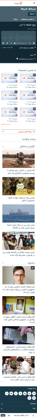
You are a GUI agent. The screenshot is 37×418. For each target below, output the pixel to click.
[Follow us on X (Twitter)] (16, 393)
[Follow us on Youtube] (11, 393)
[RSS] (29, 393)
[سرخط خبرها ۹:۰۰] (9, 112)
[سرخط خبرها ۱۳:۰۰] (28, 95)
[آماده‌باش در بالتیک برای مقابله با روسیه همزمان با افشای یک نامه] (18, 159)
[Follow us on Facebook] (25, 393)
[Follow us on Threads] (29, 398)
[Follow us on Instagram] (34, 398)
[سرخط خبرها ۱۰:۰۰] (28, 112)
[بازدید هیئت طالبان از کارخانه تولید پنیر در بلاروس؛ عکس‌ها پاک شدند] (18, 241)
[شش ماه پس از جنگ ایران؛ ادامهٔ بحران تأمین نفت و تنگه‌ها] (18, 213)
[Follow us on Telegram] (20, 393)
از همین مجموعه (27, 19)
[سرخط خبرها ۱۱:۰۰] (9, 95)
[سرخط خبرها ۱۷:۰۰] (28, 78)
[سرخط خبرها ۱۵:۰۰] (9, 78)
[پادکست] (9, 415)
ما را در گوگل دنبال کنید (21, 415)
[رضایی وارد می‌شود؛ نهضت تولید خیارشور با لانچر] (18, 186)
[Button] (33, 55)
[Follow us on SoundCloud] (7, 393)
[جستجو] (33, 415)
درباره (16, 19)
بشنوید (31, 263)
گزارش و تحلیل (27, 146)
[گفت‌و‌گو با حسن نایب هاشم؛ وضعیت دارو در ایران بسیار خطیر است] (18, 365)
